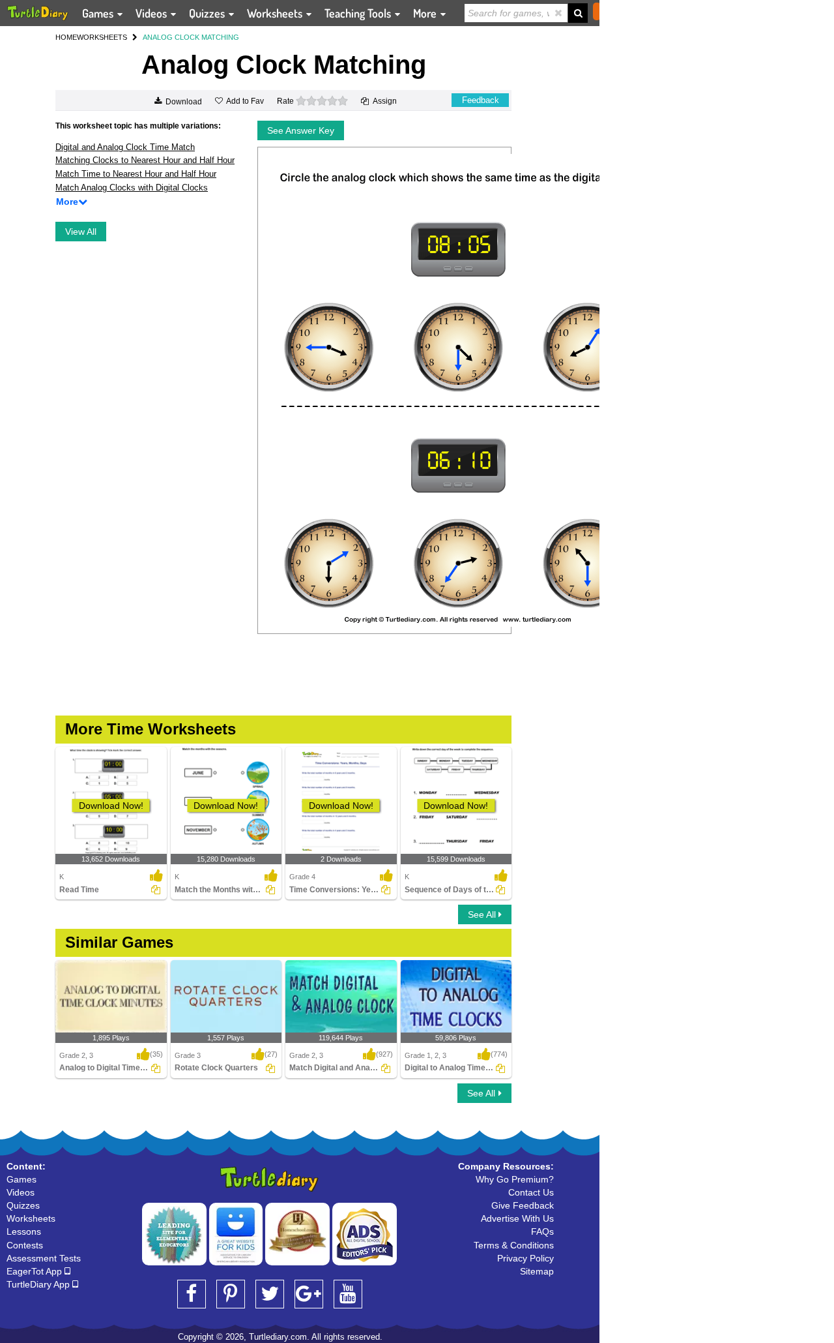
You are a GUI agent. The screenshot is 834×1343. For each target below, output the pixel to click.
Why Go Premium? (515, 1179)
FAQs (542, 1231)
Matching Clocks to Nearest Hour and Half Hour (145, 160)
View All (80, 231)
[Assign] (155, 889)
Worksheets (276, 13)
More (426, 13)
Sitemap (537, 1271)
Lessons (24, 1231)
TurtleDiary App (39, 1284)
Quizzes (208, 13)
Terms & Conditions (514, 1245)
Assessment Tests (44, 1258)
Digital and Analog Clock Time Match (125, 147)
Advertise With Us (517, 1218)
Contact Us (531, 1192)
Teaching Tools (359, 13)
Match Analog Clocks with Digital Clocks (131, 187)
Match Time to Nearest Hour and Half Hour (135, 174)
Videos (152, 13)
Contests (25, 1245)
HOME (66, 37)
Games (99, 13)
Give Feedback (522, 1205)
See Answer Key (300, 130)
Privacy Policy (525, 1258)
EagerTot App (36, 1271)
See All (483, 914)
